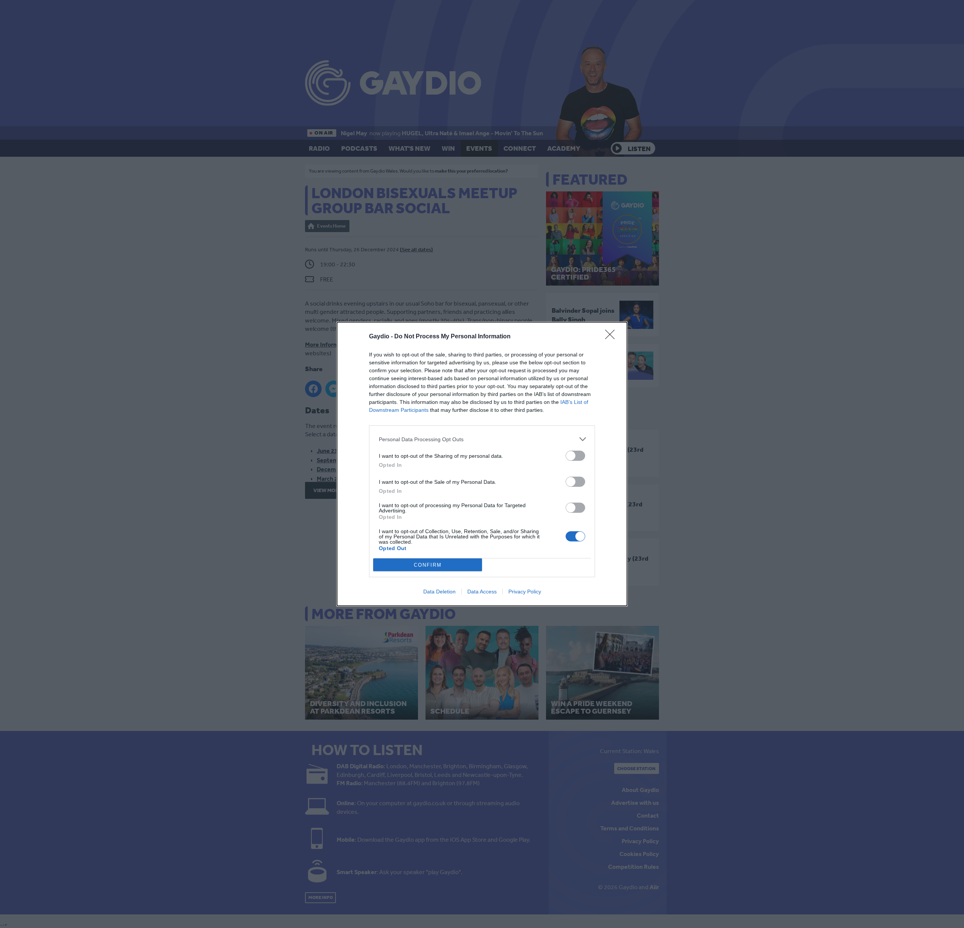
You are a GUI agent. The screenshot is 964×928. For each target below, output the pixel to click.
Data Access (482, 592)
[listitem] (482, 439)
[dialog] (482, 464)
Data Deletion (439, 592)
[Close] (612, 337)
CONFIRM (428, 565)
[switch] (575, 456)
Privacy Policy (524, 592)
